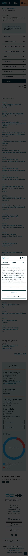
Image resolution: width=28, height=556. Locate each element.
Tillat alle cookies (14, 288)
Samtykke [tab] (5, 262)
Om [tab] (23, 262)
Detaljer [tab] (14, 262)
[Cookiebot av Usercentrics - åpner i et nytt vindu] (20, 258)
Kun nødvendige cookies (14, 296)
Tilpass (13, 292)
